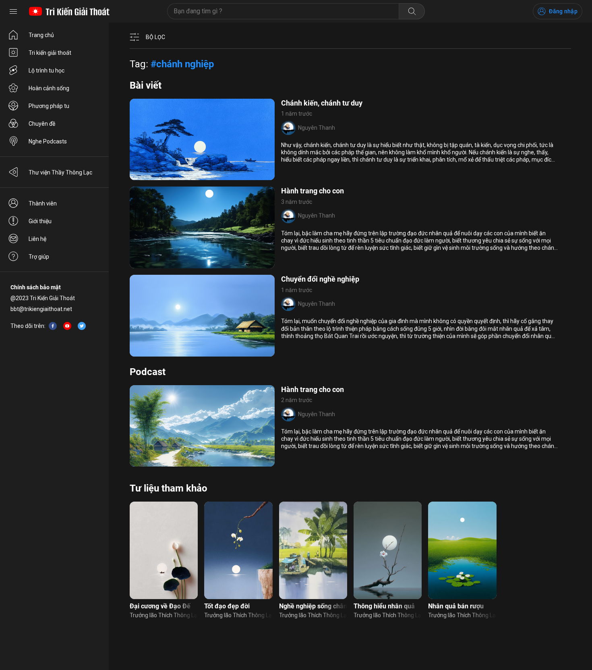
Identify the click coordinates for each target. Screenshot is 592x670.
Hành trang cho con (312, 191)
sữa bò (192, 461)
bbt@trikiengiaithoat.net (41, 309)
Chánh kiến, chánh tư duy (321, 103)
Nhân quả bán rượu (456, 606)
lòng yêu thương (155, 351)
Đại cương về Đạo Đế (160, 606)
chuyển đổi (193, 351)
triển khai (146, 175)
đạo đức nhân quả (158, 461)
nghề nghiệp (171, 263)
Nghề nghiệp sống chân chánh (313, 606)
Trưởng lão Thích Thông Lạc (164, 615)
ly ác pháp (174, 175)
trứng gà (201, 263)
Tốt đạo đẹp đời (227, 606)
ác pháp (200, 175)
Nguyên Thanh (316, 127)
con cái (144, 263)
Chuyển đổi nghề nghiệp (320, 279)
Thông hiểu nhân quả (384, 606)
